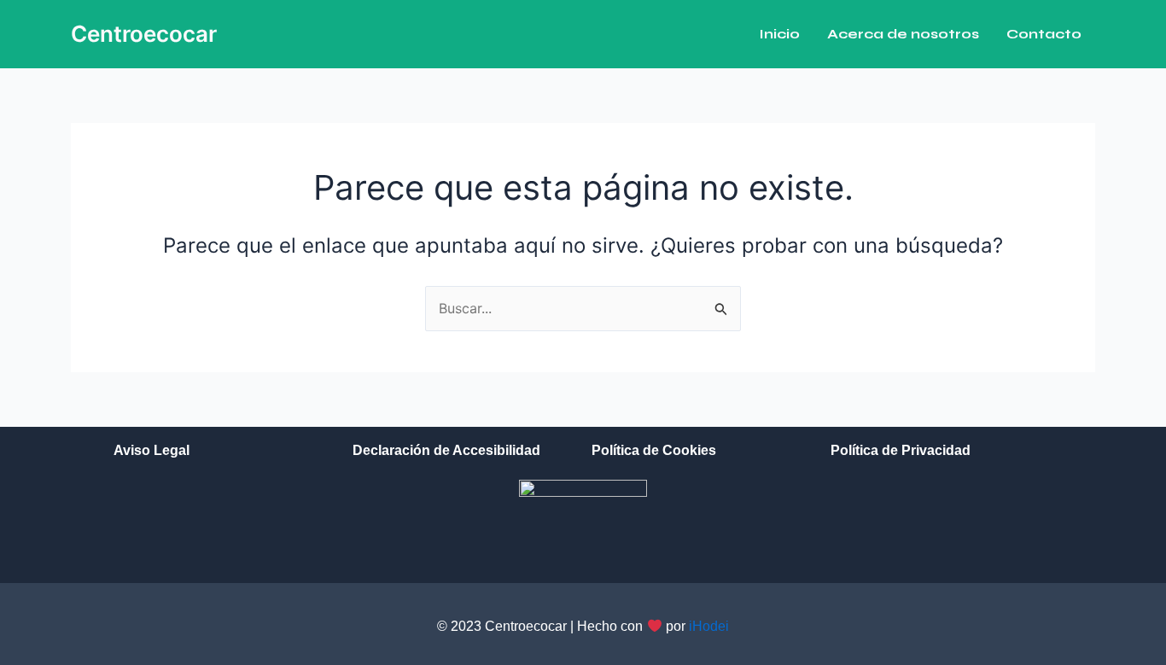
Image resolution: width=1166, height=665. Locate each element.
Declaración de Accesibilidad (446, 450)
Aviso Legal (151, 450)
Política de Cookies (654, 450)
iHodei (709, 626)
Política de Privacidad (901, 450)
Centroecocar (144, 33)
